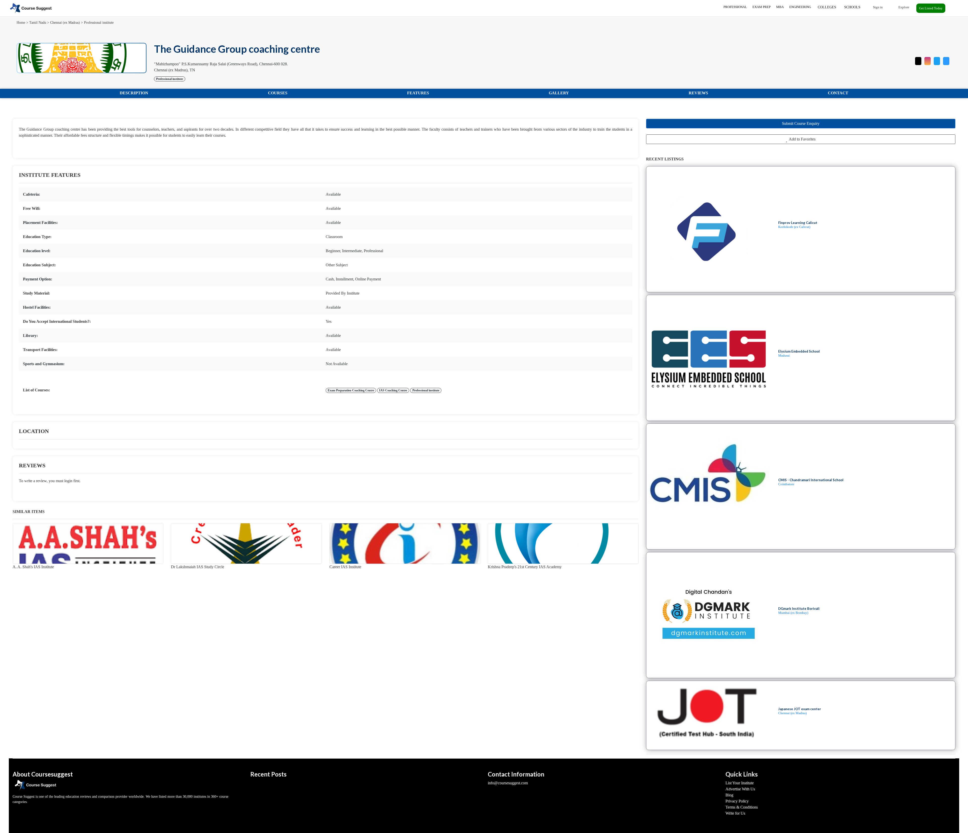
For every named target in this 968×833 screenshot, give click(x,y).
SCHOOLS (852, 7)
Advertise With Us (740, 789)
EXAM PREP (761, 7)
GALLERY (559, 93)
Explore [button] (903, 7)
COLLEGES (827, 7)
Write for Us (735, 813)
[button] (946, 60)
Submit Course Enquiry (801, 123)
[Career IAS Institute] (405, 543)
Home (21, 22)
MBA (780, 7)
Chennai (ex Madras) (65, 22)
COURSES (277, 93)
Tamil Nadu (37, 22)
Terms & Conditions (741, 807)
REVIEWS (698, 93)
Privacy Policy (737, 801)
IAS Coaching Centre (393, 390)
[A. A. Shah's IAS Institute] (88, 543)
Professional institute (99, 22)
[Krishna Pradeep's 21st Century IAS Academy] (563, 543)
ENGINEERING (800, 7)
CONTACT (838, 93)
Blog (729, 795)
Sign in (877, 7)
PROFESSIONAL (735, 7)
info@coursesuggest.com (508, 783)
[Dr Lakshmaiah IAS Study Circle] (246, 543)
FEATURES (418, 93)
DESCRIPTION (134, 93)
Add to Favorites (801, 139)
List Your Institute (739, 783)
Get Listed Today (931, 8)
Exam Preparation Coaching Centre (351, 390)
